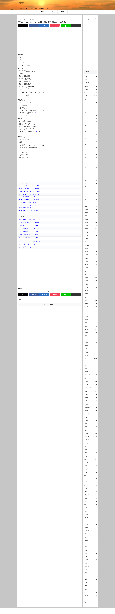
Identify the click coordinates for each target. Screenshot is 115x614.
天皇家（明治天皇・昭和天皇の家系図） (28, 219)
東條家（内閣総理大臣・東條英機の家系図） (29, 210)
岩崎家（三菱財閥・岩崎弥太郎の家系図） (29, 238)
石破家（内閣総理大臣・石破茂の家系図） (29, 225)
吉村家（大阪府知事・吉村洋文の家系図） (29, 231)
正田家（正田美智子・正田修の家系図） (28, 202)
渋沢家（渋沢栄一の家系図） (26, 205)
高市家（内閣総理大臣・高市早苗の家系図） (29, 222)
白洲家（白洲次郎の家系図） (26, 207)
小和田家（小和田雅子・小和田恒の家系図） (29, 199)
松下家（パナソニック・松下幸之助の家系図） (30, 191)
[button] (76, 25)
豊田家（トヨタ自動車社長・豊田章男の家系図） (30, 241)
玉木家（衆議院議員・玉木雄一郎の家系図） (29, 228)
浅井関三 (37, 112)
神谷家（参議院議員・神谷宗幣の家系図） (29, 234)
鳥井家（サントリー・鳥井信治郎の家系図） (29, 194)
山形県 (21, 288)
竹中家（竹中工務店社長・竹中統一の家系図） (30, 244)
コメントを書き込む (49, 305)
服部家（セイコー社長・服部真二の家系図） (29, 188)
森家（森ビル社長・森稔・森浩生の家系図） (29, 186)
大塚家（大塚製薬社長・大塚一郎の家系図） (29, 196)
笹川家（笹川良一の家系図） (26, 247)
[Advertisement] (49, 40)
